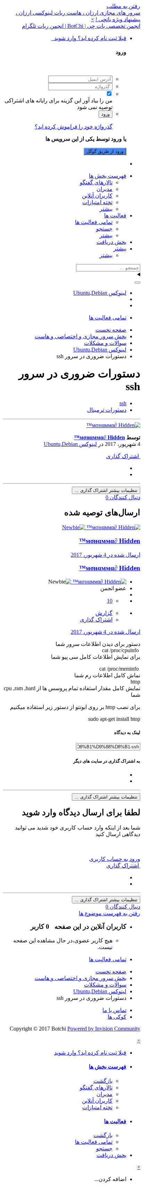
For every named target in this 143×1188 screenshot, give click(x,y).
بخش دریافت (111, 242)
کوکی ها (117, 1017)
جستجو (104, 229)
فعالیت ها (115, 215)
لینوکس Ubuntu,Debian (70, 444)
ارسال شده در (105, 555)
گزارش (103, 613)
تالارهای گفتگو (96, 182)
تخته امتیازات (97, 202)
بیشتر (106, 209)
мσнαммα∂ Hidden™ (99, 437)
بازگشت (102, 1081)
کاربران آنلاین (97, 196)
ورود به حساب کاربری (114, 859)
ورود (105, 114)
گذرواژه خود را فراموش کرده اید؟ (73, 127)
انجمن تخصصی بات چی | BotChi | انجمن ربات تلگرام (81, 26)
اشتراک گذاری (123, 456)
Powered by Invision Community (103, 1029)
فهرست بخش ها (107, 176)
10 (109, 601)
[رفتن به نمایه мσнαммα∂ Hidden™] (113, 425)
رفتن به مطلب (123, 6)
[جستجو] (137, 282)
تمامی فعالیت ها (93, 222)
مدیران (104, 189)
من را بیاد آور (97, 100)
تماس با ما (114, 1010)
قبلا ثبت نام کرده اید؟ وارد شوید (88, 38)
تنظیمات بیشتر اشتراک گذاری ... (106, 490)
